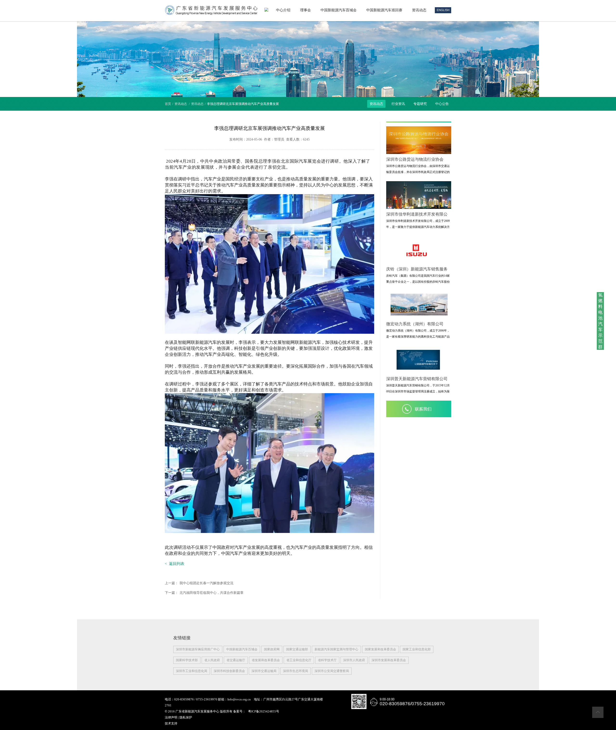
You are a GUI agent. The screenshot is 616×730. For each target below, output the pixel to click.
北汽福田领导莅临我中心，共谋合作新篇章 (204, 593)
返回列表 (174, 564)
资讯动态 (419, 10)
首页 (168, 104)
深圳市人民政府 (354, 660)
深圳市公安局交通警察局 (331, 671)
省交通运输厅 (235, 660)
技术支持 (171, 723)
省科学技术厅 (327, 660)
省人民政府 (212, 660)
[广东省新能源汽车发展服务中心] (211, 14)
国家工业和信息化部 (417, 649)
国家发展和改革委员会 (380, 649)
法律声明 (171, 717)
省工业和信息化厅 (298, 660)
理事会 (305, 10)
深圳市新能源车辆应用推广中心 (198, 649)
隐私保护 (186, 717)
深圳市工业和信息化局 (191, 671)
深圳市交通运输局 (263, 671)
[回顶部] (597, 717)
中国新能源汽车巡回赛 (384, 10)
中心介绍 (283, 10)
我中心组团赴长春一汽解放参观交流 (199, 583)
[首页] (266, 10)
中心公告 (442, 104)
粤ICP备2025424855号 (263, 711)
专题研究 (420, 104)
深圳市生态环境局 (295, 671)
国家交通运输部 (297, 649)
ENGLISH (443, 10)
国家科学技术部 (187, 660)
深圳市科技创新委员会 (229, 671)
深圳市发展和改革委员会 (389, 660)
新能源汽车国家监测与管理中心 (336, 649)
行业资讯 (398, 104)
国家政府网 (272, 649)
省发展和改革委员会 (266, 660)
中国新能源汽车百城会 (339, 10)
